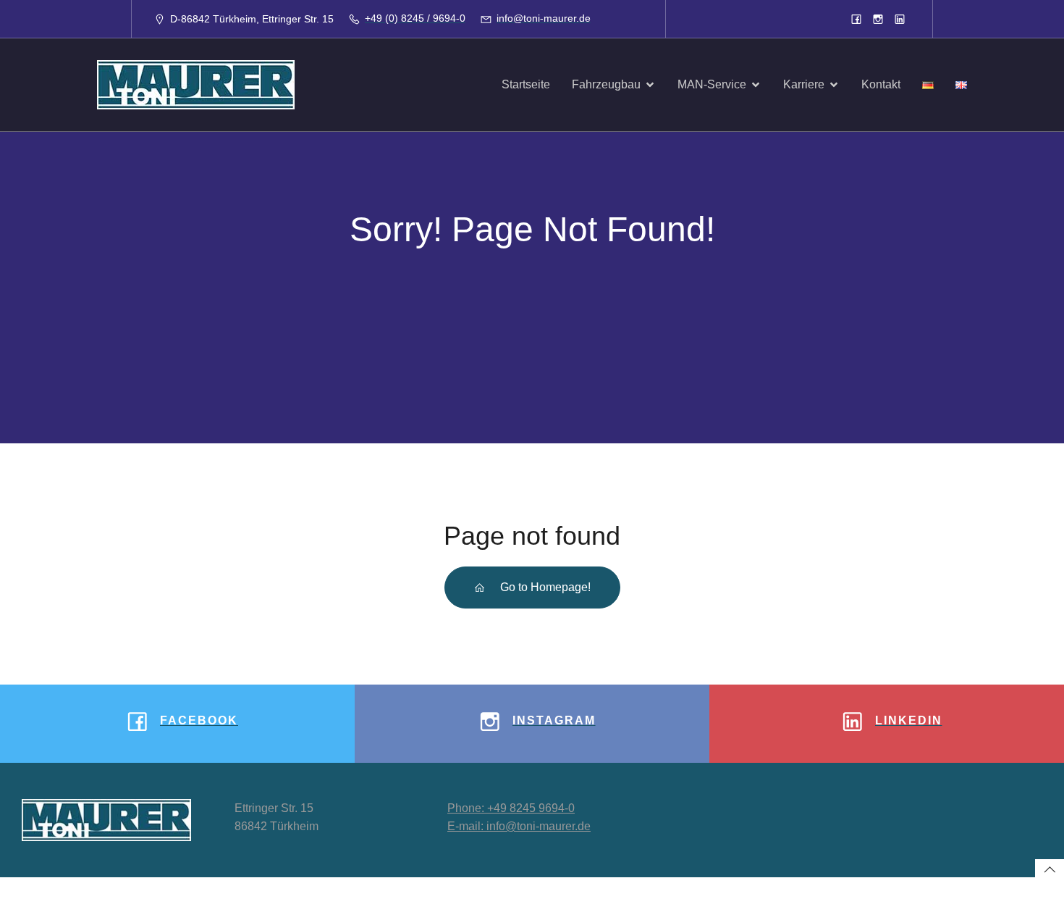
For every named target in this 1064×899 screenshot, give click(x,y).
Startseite (526, 84)
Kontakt (880, 84)
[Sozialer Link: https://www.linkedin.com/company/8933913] (900, 19)
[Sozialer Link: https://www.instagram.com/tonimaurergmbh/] (878, 19)
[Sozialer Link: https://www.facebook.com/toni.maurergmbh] (856, 19)
